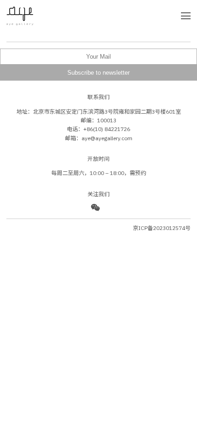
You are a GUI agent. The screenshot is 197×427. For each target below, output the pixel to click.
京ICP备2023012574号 (162, 227)
